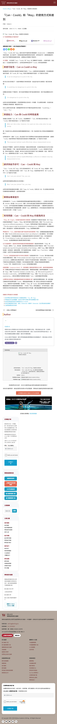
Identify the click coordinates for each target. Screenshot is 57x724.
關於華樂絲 (32, 665)
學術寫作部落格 (33, 670)
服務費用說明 (10, 478)
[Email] (16, 343)
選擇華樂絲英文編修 (7, 647)
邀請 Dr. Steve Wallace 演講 (11, 604)
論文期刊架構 (7, 538)
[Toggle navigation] (55, 2)
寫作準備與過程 (8, 527)
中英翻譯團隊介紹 (33, 645)
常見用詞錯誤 (33, 413)
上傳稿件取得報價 (7, 635)
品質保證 (31, 649)
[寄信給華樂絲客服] (13, 721)
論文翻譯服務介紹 (10, 498)
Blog (9, 9)
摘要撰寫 (4, 663)
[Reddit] (11, 49)
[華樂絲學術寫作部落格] (9, 721)
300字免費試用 (11, 489)
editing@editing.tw (13, 624)
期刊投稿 (6, 561)
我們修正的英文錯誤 (7, 654)
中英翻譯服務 (32, 642)
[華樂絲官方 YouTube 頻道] (6, 721)
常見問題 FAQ (32, 668)
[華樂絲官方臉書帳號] (3, 721)
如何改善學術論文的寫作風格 (43, 310)
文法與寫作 (7, 553)
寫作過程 (6, 525)
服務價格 (31, 661)
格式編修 (4, 665)
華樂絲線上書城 (33, 677)
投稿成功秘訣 (7, 565)
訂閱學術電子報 (33, 675)
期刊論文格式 (7, 542)
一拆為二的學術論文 (11, 310)
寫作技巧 (6, 548)
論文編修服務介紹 (10, 493)
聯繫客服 (17, 635)
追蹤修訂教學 (5, 652)
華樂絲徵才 (32, 680)
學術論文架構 (7, 540)
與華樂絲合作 (5, 672)
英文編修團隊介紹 (6, 645)
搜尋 (14, 510)
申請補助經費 (32, 663)
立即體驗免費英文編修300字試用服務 (28, 393)
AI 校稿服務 (32, 647)
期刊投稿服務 (5, 661)
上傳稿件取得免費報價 (10, 483)
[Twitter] (6, 49)
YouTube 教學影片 (33, 672)
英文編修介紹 (5, 642)
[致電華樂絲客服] (16, 721)
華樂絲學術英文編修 (12, 3)
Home (4, 9)
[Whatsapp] (9, 49)
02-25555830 (11, 626)
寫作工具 (6, 532)
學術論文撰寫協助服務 (7, 670)
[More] (14, 49)
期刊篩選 (4, 668)
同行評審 (6, 568)
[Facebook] (4, 49)
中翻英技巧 (7, 555)
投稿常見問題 (7, 563)
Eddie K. (7, 327)
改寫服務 (4, 649)
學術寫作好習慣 (8, 530)
